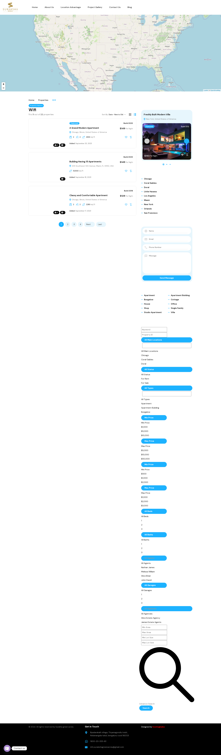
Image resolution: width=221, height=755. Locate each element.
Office (174, 304)
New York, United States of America (161, 119)
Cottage (175, 299)
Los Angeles (150, 196)
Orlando (148, 208)
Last (100, 224)
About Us (49, 7)
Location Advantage (71, 7)
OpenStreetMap (215, 90)
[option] (151, 351)
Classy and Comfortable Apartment (88, 195)
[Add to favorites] (126, 137)
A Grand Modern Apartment (84, 128)
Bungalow (148, 299)
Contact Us (114, 7)
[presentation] (147, 141)
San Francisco (151, 213)
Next (88, 224)
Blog (130, 7)
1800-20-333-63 (98, 741)
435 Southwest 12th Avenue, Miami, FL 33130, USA (92, 166)
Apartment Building (180, 295)
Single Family (177, 308)
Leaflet (206, 90)
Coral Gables (150, 183)
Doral (146, 187)
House (147, 304)
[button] (163, 164)
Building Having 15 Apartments (85, 161)
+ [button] (3, 84)
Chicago (148, 179)
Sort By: (105, 114)
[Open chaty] (7, 748)
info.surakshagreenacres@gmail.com (107, 747)
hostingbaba (159, 727)
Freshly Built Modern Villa (157, 114)
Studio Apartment (153, 312)
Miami (147, 200)
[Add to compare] (131, 137)
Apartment (149, 295)
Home (35, 7)
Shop (146, 308)
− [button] (3, 88)
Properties (43, 100)
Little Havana (150, 191)
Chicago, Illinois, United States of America (89, 132)
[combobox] (118, 114)
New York (148, 204)
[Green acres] (10, 7)
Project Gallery (95, 7)
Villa (173, 312)
